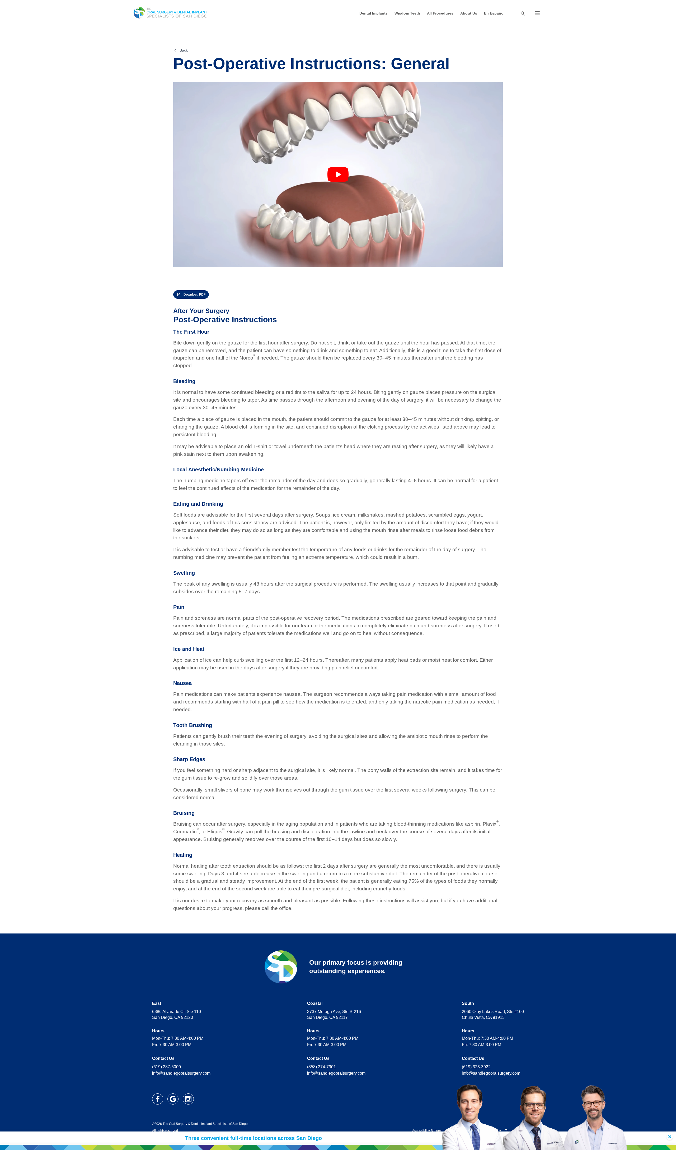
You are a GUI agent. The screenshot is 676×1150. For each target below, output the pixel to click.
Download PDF (194, 294)
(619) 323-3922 (476, 1067)
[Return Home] (170, 13)
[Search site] (522, 13)
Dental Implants (373, 13)
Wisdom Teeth (407, 13)
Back (184, 50)
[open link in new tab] (157, 1099)
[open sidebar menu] (537, 13)
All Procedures (440, 13)
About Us (468, 13)
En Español (494, 13)
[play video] (338, 174)
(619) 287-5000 (166, 1067)
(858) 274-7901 (321, 1067)
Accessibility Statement (428, 1131)
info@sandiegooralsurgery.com (181, 1073)
